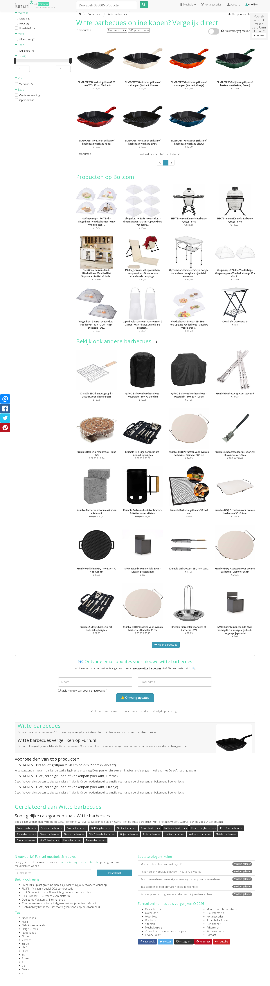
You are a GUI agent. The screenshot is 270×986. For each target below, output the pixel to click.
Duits (25, 951)
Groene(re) (43, 4)
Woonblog (151, 916)
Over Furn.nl (152, 913)
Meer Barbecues (167, 644)
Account (235, 4)
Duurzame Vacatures (34, 899)
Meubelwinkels (153, 927)
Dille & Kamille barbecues (102, 834)
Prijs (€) (21, 56)
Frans (25, 921)
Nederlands (29, 918)
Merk (20, 33)
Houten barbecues (174, 834)
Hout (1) (24, 23)
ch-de (25, 943)
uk (23, 965)
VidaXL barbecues (49, 840)
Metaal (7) (25, 18)
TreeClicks (28, 885)
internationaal (57, 899)
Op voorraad (26, 100)
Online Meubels (154, 909)
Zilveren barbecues (74, 834)
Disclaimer (151, 920)
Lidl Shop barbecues (101, 828)
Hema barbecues (72, 840)
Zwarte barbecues (26, 828)
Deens (26, 969)
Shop (20, 45)
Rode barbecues (151, 834)
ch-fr (24, 947)
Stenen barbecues (26, 834)
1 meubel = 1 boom (218, 920)
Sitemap (150, 924)
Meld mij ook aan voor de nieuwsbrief (83, 690)
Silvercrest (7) (27, 39)
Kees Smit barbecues (231, 828)
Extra (20, 89)
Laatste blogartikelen (155, 856)
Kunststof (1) (27, 28)
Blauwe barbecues (95, 840)
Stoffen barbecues (126, 828)
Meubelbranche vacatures (222, 909)
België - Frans (30, 929)
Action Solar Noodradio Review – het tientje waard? (196, 871)
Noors (25, 936)
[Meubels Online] (79, 14)
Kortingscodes (215, 916)
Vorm (20, 78)
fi (22, 962)
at (23, 973)
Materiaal (23, 13)
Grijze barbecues (129, 834)
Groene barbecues (76, 828)
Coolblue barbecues (51, 828)
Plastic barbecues (26, 840)
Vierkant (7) (26, 84)
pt (23, 954)
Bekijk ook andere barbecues (114, 341)
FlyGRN (26, 888)
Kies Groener (29, 896)
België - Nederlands (33, 925)
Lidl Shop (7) (26, 50)
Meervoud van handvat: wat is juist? (196, 864)
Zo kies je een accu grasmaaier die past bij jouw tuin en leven (196, 894)
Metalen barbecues (226, 834)
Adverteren (213, 927)
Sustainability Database (36, 907)
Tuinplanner (213, 924)
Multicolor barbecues (175, 828)
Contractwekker (31, 903)
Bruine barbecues (150, 828)
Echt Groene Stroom (34, 892)
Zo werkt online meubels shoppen (165, 931)
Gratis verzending (29, 95)
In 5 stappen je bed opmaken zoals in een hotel (196, 886)
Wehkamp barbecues (200, 834)
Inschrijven (114, 872)
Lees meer (259, 35)
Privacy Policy (152, 935)
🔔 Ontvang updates (135, 698)
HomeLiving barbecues (203, 828)
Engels (26, 958)
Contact (211, 935)
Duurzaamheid (215, 913)
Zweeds (26, 940)
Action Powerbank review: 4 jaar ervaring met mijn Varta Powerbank (196, 879)
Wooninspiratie (215, 931)
